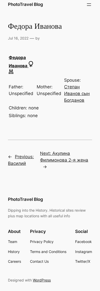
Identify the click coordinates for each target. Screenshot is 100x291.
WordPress (42, 280)
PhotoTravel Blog (25, 4)
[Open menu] (89, 5)
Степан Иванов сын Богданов (77, 93)
